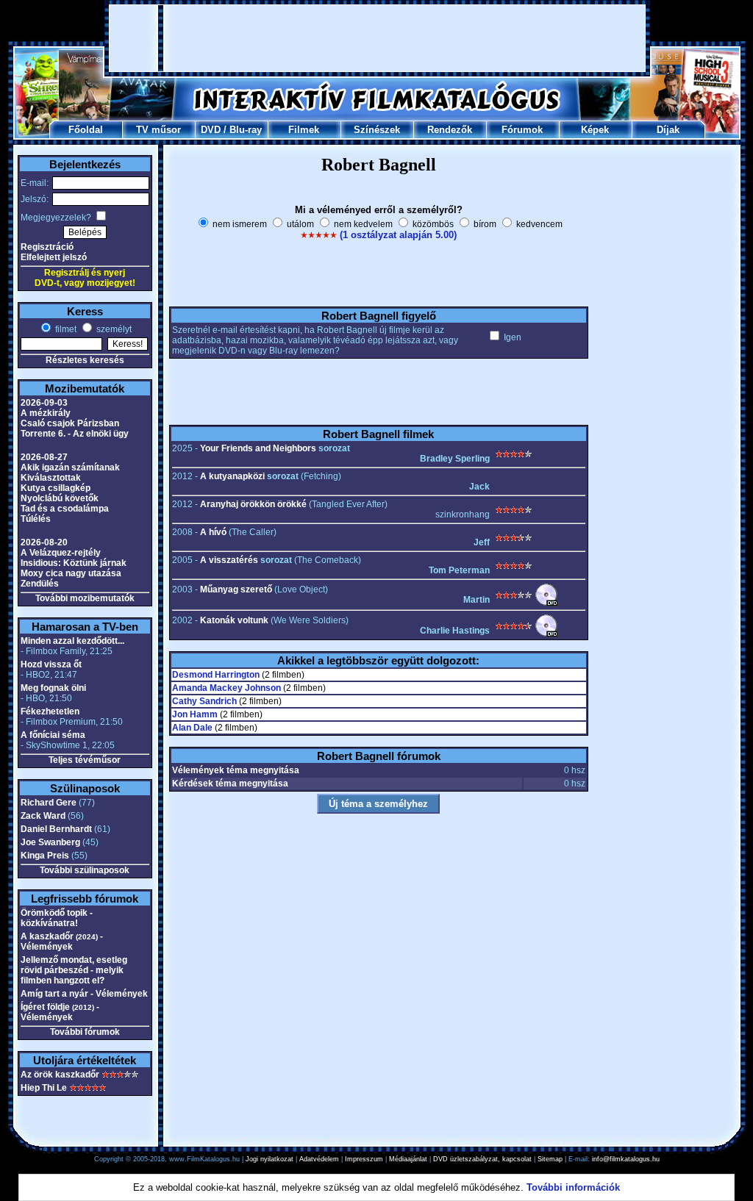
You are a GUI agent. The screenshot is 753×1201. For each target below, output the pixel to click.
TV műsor (158, 129)
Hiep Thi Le (44, 1088)
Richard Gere (48, 802)
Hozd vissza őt (51, 664)
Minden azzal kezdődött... (72, 641)
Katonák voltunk (234, 620)
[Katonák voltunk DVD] (546, 634)
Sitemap (550, 1159)
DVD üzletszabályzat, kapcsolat (482, 1159)
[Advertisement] (377, 38)
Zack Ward (43, 816)
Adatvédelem (319, 1159)
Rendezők (449, 129)
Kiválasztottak (51, 478)
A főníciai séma (53, 735)
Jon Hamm (195, 714)
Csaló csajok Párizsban (70, 423)
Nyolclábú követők (60, 498)
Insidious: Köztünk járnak (73, 563)
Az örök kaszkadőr (60, 1074)
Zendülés (40, 583)
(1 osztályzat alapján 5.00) (398, 234)
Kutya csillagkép (55, 488)
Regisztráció (47, 247)
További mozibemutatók (85, 598)
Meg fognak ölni (53, 688)
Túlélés (36, 519)
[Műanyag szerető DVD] (546, 603)
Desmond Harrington (216, 675)
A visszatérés (229, 560)
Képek (595, 129)
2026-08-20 (44, 542)
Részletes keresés (85, 360)
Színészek (377, 129)
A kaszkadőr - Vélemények (62, 941)
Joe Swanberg (50, 842)
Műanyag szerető (236, 589)
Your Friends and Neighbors (258, 448)
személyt (113, 329)
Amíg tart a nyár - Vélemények (84, 994)
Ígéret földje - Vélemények (60, 1012)
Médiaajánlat (408, 1159)
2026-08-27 (44, 457)
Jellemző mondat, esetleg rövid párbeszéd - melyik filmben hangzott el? (74, 970)
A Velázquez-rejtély (61, 553)
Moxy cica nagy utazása (71, 573)
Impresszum (364, 1159)
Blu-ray (245, 129)
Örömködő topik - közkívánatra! (57, 918)
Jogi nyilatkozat (269, 1159)
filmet (64, 329)
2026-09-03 (44, 403)
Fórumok (522, 129)
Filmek (303, 129)
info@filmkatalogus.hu (626, 1159)
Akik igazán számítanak (70, 467)
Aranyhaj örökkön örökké (253, 504)
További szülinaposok (84, 870)
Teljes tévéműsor (85, 760)
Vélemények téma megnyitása (235, 770)
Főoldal (85, 129)
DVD (211, 129)
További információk (573, 1187)
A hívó (213, 532)
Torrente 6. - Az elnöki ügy (75, 434)
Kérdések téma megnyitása (230, 783)
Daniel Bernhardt (56, 829)
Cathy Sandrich (204, 701)
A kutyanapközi (232, 476)
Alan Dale (192, 728)
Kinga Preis (45, 855)
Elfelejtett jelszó (54, 257)
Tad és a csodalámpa (65, 508)
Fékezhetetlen (50, 711)
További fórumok (85, 1032)
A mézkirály (46, 413)
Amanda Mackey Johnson (226, 688)
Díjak (668, 129)
